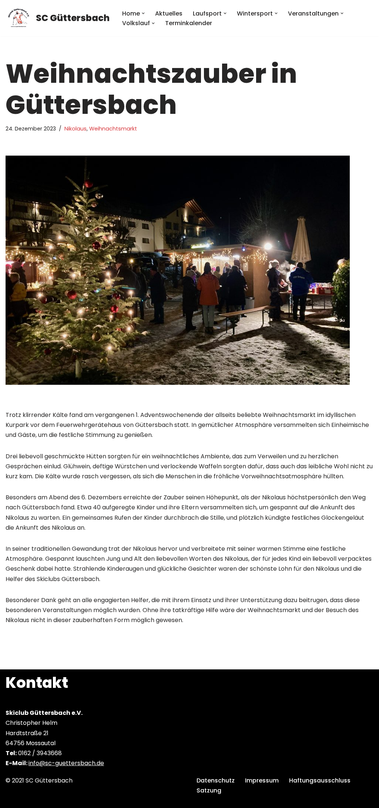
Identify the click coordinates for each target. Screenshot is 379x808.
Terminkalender (188, 23)
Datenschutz (216, 780)
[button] (143, 13)
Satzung (209, 790)
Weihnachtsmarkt (113, 128)
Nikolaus (75, 128)
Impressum (262, 780)
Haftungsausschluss (320, 780)
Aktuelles (168, 13)
